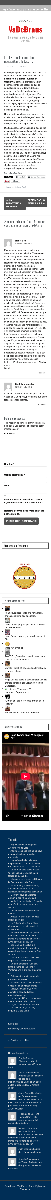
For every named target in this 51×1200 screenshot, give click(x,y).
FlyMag (39, 1186)
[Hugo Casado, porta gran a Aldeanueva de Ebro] (7, 631)
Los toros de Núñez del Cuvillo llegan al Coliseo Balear (24, 959)
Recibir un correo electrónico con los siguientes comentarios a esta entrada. (24, 501)
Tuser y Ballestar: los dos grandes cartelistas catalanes (25, 1165)
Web (6, 485)
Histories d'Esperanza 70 (17, 692)
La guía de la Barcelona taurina (29, 1150)
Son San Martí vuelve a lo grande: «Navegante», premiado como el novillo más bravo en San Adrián (24, 949)
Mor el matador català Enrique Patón (22, 712)
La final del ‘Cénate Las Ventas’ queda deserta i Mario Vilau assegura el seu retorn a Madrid (24, 1001)
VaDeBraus (25, 29)
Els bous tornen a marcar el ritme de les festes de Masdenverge (25, 984)
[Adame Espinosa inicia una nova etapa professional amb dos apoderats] (7, 608)
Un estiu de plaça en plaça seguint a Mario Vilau (22, 1009)
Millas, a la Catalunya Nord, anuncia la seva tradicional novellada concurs (22, 991)
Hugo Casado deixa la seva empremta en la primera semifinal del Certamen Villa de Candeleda (26, 682)
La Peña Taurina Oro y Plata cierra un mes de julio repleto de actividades (23, 926)
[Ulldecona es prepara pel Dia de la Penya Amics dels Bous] (7, 619)
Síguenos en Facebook (16, 546)
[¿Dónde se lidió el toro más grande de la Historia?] (7, 696)
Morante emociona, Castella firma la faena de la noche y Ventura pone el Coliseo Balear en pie (24, 968)
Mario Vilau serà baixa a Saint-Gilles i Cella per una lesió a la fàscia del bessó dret (24, 872)
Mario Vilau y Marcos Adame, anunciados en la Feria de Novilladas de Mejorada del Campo (25, 888)
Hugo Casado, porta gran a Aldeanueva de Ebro (25, 9)
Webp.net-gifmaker (14, 647)
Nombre (9, 464)
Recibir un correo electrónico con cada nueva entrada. (24, 512)
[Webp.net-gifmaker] (7, 643)
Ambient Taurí (20, 187)
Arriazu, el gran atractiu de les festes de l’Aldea (23, 918)
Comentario (11, 433)
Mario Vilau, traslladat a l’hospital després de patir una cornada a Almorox (25, 904)
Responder (42, 373)
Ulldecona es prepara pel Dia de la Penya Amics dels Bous (25, 626)
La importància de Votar (14, 203)
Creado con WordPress (16, 1186)
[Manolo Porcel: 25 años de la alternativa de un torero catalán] (7, 663)
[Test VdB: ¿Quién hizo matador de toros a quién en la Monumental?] (7, 651)
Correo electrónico (14, 474)
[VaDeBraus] (25, 22)
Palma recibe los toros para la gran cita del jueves (23, 978)
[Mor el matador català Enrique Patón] (7, 707)
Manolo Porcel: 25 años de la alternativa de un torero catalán (26, 669)
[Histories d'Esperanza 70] (18, 688)
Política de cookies (20, 1040)
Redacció (23, 66)
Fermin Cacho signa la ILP (36, 202)
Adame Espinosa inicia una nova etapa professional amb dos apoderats (24, 614)
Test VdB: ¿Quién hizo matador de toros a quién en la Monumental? (25, 658)
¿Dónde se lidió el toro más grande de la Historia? (24, 702)
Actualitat (10, 187)
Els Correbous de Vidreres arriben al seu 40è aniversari (22, 896)
